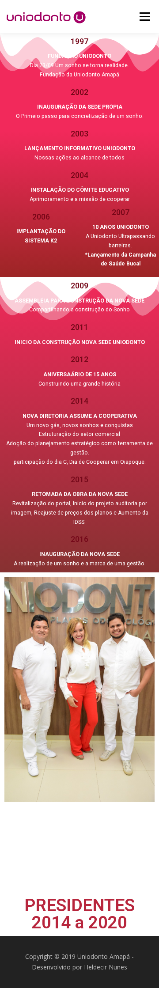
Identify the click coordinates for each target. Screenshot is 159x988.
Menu (144, 16)
